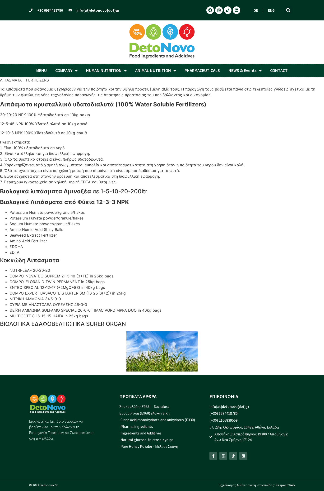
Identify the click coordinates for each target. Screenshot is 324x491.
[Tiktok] (227, 10)
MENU (41, 70)
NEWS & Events (242, 70)
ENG (271, 10)
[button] (288, 10)
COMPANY (64, 70)
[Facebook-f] (213, 456)
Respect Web (285, 485)
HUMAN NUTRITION (104, 70)
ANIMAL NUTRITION (153, 70)
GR (256, 10)
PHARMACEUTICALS (202, 70)
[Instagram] (219, 10)
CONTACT (279, 70)
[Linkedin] (236, 10)
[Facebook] (210, 10)
